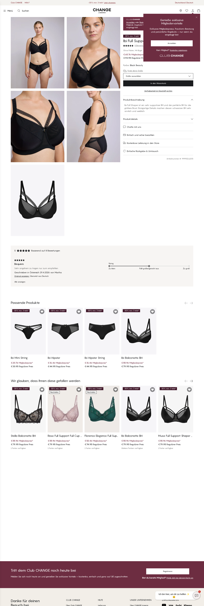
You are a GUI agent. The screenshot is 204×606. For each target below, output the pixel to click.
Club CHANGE (16, 2)
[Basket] (199, 11)
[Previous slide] (186, 303)
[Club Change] (187, 11)
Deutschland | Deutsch (184, 2)
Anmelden (172, 43)
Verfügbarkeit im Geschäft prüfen (158, 91)
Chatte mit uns (134, 127)
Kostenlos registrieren (178, 50)
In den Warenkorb (158, 83)
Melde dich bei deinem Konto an (179, 578)
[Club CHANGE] (193, 11)
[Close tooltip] (197, 17)
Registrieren (167, 571)
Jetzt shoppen (110, 2)
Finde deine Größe (135, 71)
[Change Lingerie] (102, 10)
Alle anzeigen (19, 282)
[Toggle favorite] (42, 311)
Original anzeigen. (21, 276)
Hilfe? (27, 2)
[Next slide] (191, 303)
